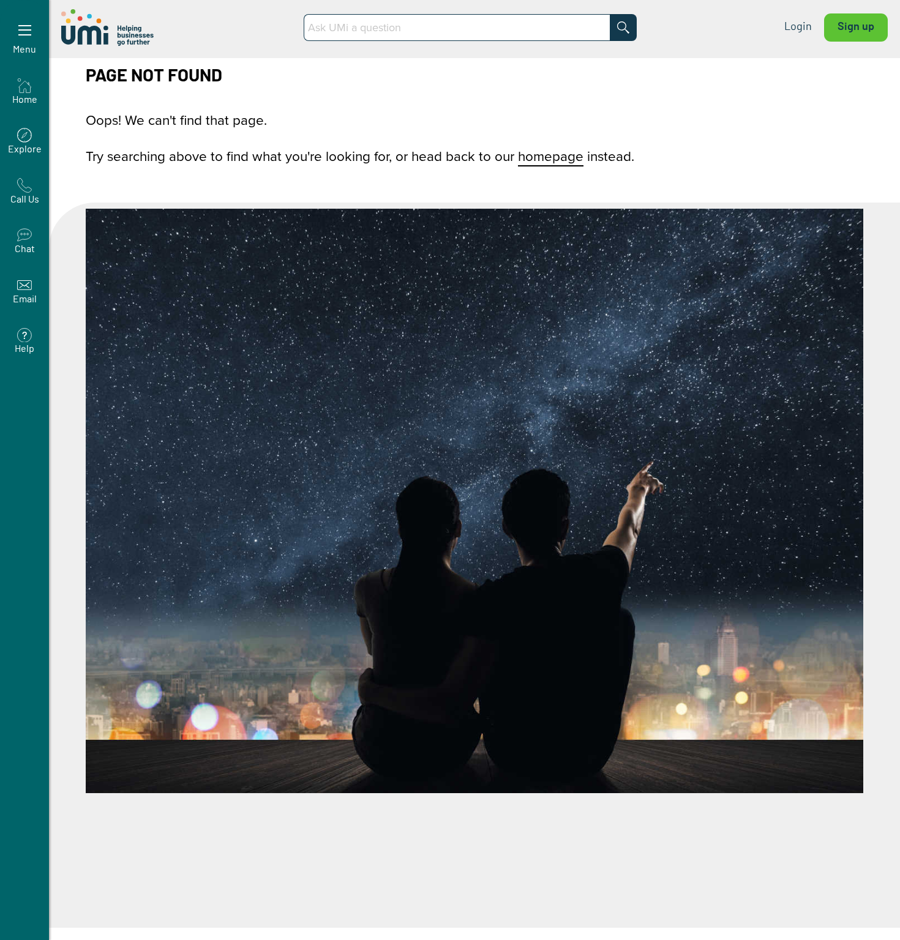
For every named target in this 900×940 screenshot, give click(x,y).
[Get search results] (623, 27)
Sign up (856, 26)
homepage (550, 155)
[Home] (108, 27)
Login (798, 26)
